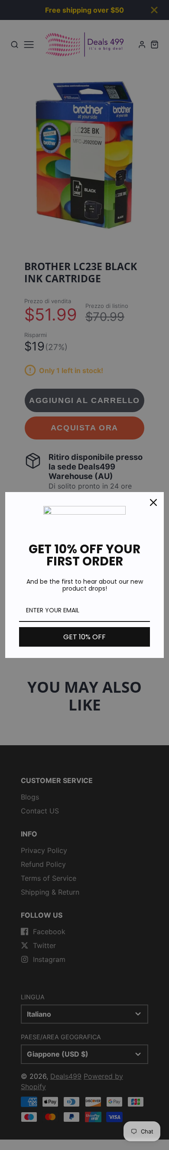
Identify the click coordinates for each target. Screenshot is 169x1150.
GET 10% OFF (84, 637)
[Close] (153, 502)
